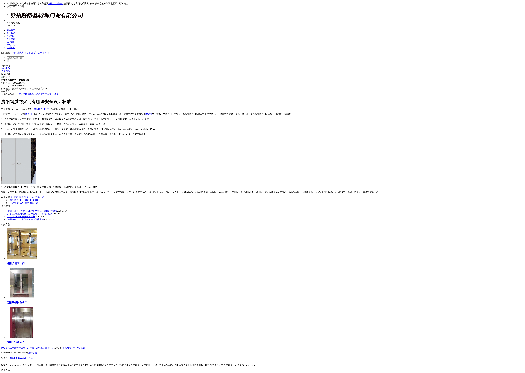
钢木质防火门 (19, 52)
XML (73, 348)
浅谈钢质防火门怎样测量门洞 (24, 203)
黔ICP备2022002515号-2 (21, 358)
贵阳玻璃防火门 (16, 263)
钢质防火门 (31, 197)
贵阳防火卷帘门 (55, 3)
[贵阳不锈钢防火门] (22, 297)
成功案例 (11, 42)
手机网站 (66, 348)
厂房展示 (31, 348)
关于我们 (11, 33)
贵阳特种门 (43, 52)
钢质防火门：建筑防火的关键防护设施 (25, 219)
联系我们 (11, 47)
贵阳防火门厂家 (41, 109)
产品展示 (11, 36)
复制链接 (32, 353)
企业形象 (11, 39)
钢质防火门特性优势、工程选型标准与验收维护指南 (32, 211)
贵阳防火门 (31, 52)
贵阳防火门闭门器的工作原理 (24, 200)
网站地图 (80, 348)
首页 (18, 94)
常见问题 (5, 71)
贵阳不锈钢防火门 (17, 302)
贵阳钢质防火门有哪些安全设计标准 (40, 94)
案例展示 (40, 348)
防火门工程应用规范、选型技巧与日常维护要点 (29, 214)
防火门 (41, 197)
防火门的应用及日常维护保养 (21, 216)
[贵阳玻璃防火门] (22, 258)
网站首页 (11, 30)
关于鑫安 (14, 348)
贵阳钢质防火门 (18, 197)
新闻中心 (11, 45)
